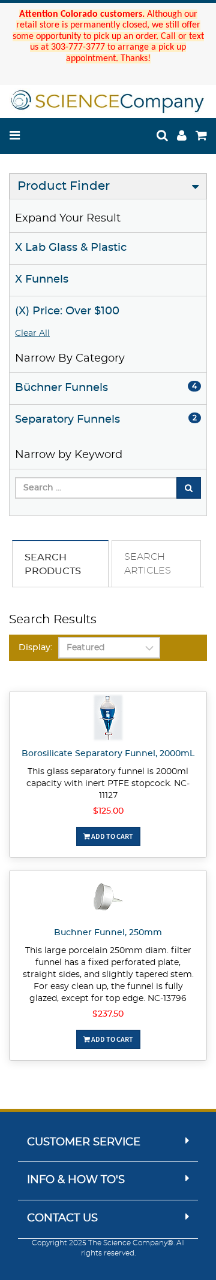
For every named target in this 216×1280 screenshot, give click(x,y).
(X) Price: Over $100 (67, 311)
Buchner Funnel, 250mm (108, 933)
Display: (35, 648)
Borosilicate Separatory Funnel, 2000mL (108, 754)
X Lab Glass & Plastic (71, 247)
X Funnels (41, 279)
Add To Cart (111, 836)
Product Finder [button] (63, 186)
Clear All (32, 333)
